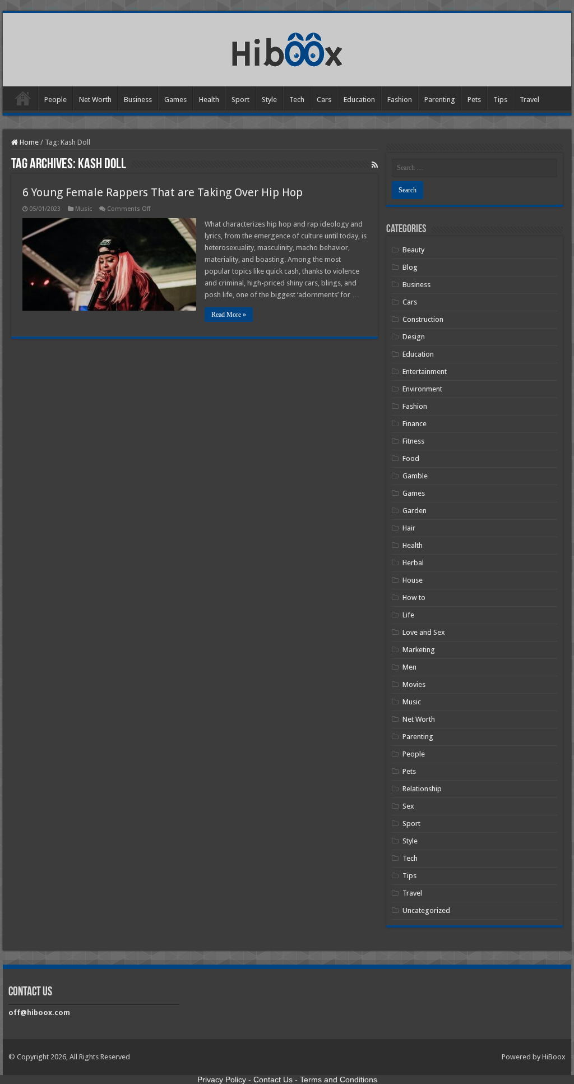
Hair (408, 528)
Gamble (415, 476)
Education (359, 99)
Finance (414, 423)
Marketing (418, 649)
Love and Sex (423, 632)
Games (175, 99)
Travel (529, 99)
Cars (324, 99)
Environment (422, 389)
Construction (422, 319)
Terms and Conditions (338, 1079)
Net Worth (95, 99)
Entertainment (424, 371)
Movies (413, 684)
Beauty (413, 250)
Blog (410, 267)
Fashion (399, 99)
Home (23, 98)
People (55, 99)
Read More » (228, 315)
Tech (296, 99)
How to (413, 597)
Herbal (413, 563)
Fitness (413, 441)
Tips (500, 99)
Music (83, 209)
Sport (240, 99)
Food (410, 458)
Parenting (439, 99)
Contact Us (273, 1079)
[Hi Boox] (287, 47)
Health (209, 99)
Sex (408, 806)
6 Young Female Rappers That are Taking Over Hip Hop (162, 192)
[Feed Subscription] (375, 164)
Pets (474, 99)
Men (409, 667)
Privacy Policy (221, 1079)
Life (408, 615)
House (412, 580)
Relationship (422, 789)
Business (138, 99)
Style (269, 99)
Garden (414, 510)
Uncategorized (426, 910)
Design (413, 337)
